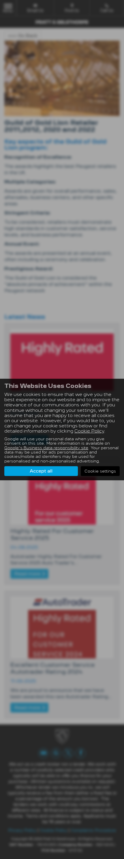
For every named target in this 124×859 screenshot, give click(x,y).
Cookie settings (100, 471)
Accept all (41, 471)
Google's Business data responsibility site (46, 447)
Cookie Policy (89, 431)
